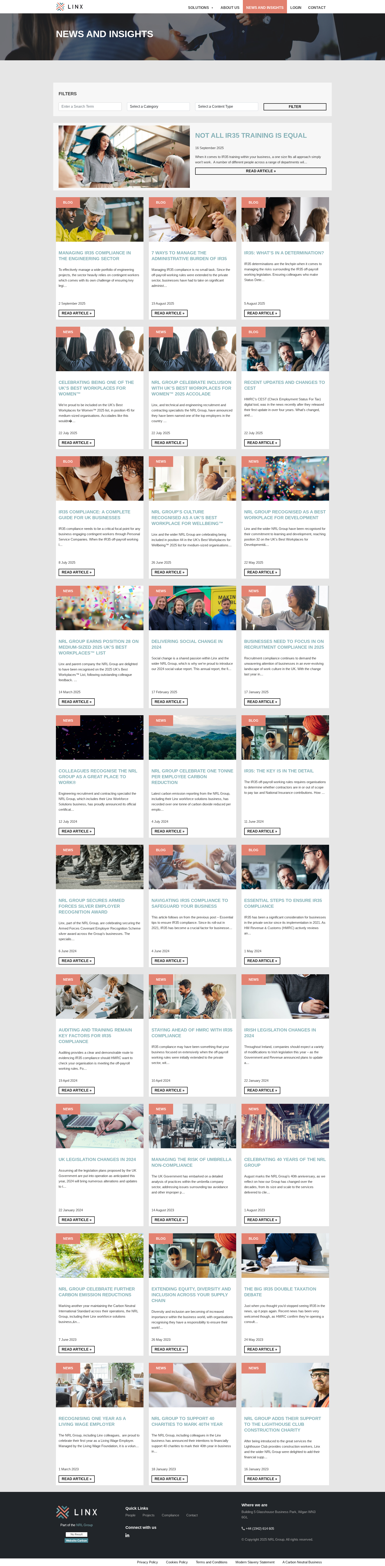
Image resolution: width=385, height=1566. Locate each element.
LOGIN (295, 8)
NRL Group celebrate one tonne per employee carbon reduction (192, 776)
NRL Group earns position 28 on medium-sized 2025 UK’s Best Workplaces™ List (99, 647)
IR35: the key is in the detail (279, 770)
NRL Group (84, 1525)
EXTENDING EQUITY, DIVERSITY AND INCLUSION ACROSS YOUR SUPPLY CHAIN (191, 1294)
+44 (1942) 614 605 (260, 1528)
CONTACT (317, 8)
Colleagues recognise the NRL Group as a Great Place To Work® (98, 776)
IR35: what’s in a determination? (284, 252)
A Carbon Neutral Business (302, 1562)
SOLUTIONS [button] (198, 8)
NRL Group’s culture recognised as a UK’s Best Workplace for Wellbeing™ (187, 517)
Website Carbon (76, 1540)
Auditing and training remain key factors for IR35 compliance (95, 1035)
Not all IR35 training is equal (252, 135)
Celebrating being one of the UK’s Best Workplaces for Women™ (96, 388)
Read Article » (261, 171)
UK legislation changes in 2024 (97, 1159)
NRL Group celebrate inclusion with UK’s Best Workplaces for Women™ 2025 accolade (191, 388)
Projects (149, 1515)
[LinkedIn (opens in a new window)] (127, 1536)
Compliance (170, 1515)
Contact (192, 1515)
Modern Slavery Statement (255, 1562)
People (130, 1515)
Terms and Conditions (211, 1562)
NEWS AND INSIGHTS (265, 8)
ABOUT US (230, 8)
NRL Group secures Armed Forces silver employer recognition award (92, 906)
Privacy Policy (147, 1562)
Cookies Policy (177, 1562)
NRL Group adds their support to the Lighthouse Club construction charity (282, 1424)
